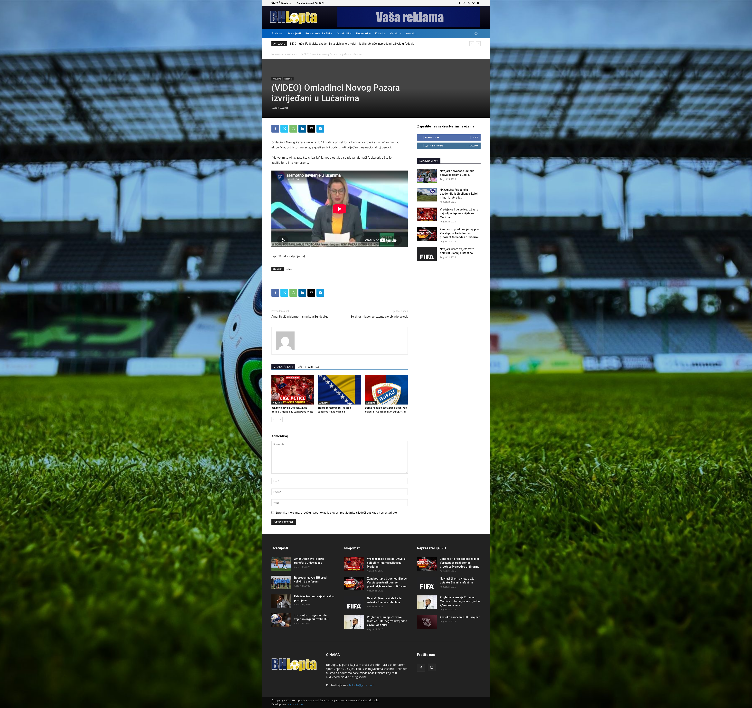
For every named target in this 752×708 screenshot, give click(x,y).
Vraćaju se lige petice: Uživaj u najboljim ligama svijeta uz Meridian (459, 213)
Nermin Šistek (295, 704)
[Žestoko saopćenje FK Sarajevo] (427, 622)
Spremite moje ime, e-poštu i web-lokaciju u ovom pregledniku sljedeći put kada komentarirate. (337, 512)
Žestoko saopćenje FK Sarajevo (460, 617)
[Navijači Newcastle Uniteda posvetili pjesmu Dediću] (427, 176)
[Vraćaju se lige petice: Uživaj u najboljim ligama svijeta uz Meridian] (427, 214)
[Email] (311, 129)
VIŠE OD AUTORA (308, 367)
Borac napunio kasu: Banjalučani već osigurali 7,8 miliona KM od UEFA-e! (336, 43)
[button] (476, 33)
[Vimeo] (473, 3)
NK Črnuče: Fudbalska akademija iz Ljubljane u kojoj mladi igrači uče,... (459, 193)
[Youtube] (478, 3)
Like (475, 137)
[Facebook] (459, 3)
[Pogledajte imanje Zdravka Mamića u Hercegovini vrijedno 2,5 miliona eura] (354, 622)
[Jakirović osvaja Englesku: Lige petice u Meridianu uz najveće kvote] (292, 390)
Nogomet (288, 78)
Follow (473, 145)
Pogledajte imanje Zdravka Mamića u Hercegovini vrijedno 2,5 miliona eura (387, 621)
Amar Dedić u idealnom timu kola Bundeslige (299, 316)
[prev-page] (273, 419)
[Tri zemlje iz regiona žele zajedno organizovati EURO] (281, 620)
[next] (478, 43)
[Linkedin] (302, 129)
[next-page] (280, 419)
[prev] (471, 43)
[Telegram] (320, 129)
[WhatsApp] (293, 129)
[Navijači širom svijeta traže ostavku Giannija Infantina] (427, 254)
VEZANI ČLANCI (283, 367)
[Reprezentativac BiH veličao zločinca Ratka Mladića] (339, 390)
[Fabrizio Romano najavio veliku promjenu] (281, 601)
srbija (289, 268)
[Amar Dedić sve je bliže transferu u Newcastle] (281, 564)
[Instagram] (464, 3)
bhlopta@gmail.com (361, 685)
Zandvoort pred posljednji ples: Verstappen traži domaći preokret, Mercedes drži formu (460, 233)
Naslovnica (277, 54)
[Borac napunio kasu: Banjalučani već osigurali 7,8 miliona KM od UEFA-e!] (386, 390)
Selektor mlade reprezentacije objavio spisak (379, 316)
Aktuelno (292, 54)
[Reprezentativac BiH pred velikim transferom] (281, 582)
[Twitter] (468, 3)
